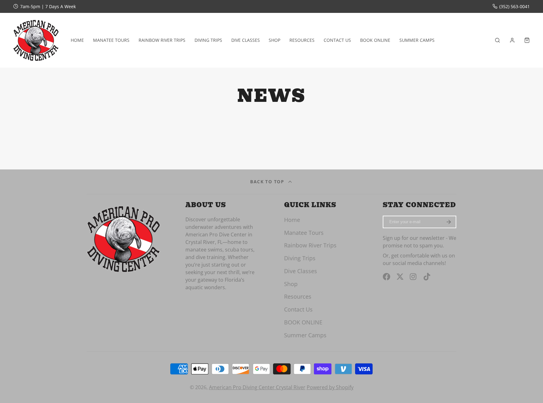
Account (512, 40)
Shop (274, 40)
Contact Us (337, 40)
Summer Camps (417, 40)
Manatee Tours (111, 40)
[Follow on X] (400, 276)
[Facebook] (386, 276)
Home (77, 40)
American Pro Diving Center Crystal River (257, 387)
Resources (302, 40)
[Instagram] (413, 276)
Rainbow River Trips (162, 40)
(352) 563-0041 (514, 6)
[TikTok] (427, 276)
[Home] (36, 40)
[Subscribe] (448, 222)
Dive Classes (245, 40)
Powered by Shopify (330, 387)
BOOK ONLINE (375, 40)
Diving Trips (208, 40)
